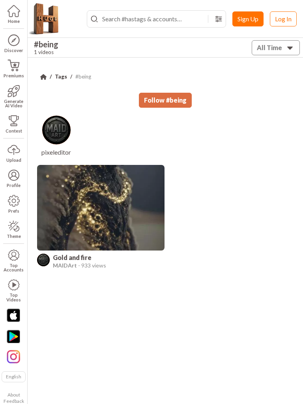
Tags (61, 76)
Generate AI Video (13, 103)
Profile (14, 185)
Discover (13, 50)
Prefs (13, 210)
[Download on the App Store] (13, 315)
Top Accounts (14, 267)
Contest (14, 130)
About (13, 395)
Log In (283, 18)
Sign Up (248, 18)
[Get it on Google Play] (13, 336)
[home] (43, 19)
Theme (14, 236)
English (13, 377)
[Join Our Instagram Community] (13, 355)
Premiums (14, 75)
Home (14, 21)
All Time (269, 47)
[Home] (43, 77)
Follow (165, 100)
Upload (13, 160)
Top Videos (13, 297)
